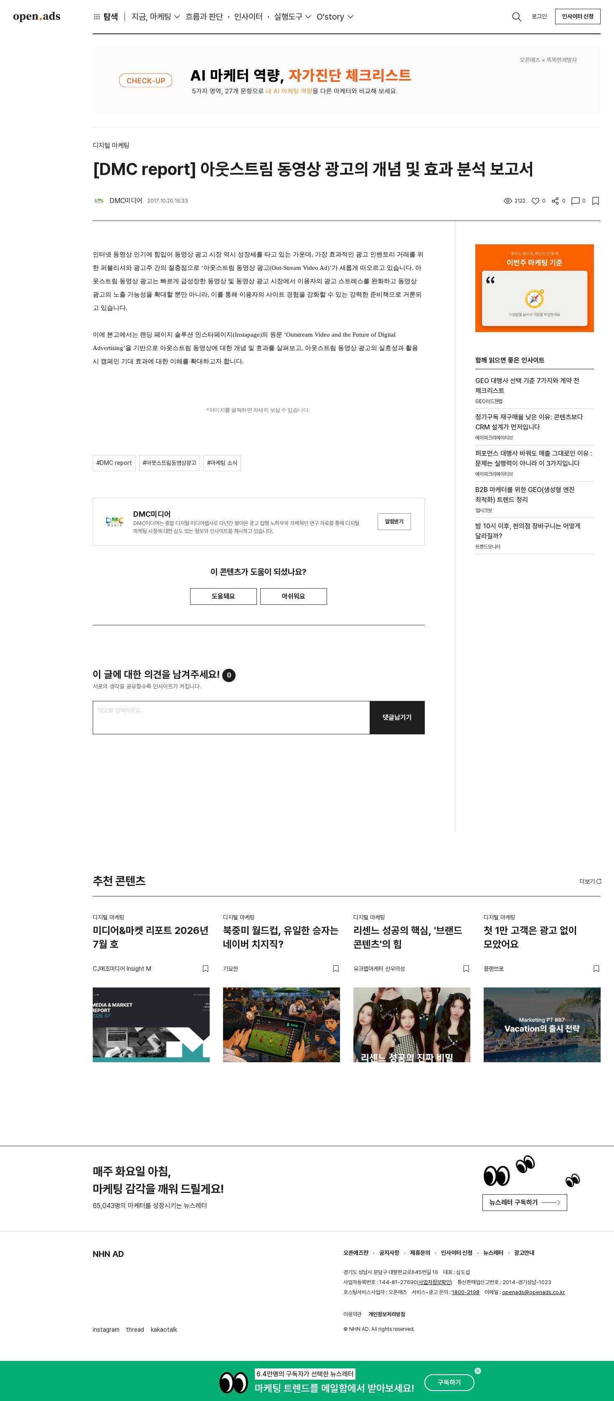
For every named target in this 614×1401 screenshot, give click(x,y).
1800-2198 (466, 1292)
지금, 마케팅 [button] (151, 17)
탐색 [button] (111, 17)
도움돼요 (223, 596)
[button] (591, 881)
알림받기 (394, 521)
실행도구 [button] (288, 17)
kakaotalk (164, 1329)
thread (135, 1329)
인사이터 (248, 17)
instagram (106, 1329)
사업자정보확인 (435, 1282)
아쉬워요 (293, 596)
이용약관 (352, 1314)
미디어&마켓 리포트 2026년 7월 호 (150, 937)
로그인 (539, 16)
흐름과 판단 (204, 17)
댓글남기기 (397, 717)
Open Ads (36, 16)
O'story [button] (331, 17)
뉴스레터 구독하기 (514, 1202)
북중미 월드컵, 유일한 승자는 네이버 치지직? (281, 937)
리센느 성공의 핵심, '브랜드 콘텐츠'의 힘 (407, 937)
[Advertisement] (534, 703)
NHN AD (108, 1254)
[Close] (477, 1371)
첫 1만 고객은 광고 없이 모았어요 (530, 937)
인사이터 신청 (578, 16)
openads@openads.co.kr (533, 1292)
